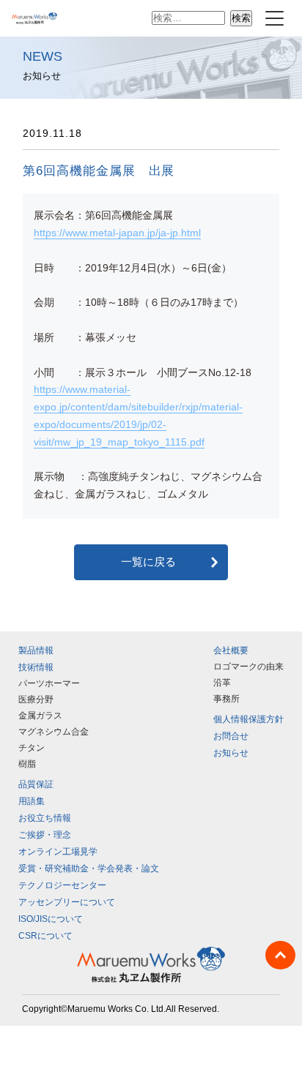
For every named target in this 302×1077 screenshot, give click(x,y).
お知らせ (230, 753)
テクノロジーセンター (62, 885)
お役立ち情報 (44, 818)
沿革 (222, 683)
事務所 (226, 699)
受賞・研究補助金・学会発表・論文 (88, 868)
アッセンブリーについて (66, 902)
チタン (31, 748)
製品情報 (36, 650)
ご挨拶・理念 (44, 835)
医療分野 (36, 699)
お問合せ (230, 736)
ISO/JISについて (50, 919)
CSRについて (45, 936)
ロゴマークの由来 (248, 666)
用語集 (31, 801)
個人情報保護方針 (248, 719)
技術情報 (36, 667)
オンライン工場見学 (57, 852)
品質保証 (36, 784)
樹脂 (27, 764)
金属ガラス (40, 715)
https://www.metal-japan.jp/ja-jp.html (117, 233)
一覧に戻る (148, 561)
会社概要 (230, 650)
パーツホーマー (49, 683)
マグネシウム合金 (53, 732)
